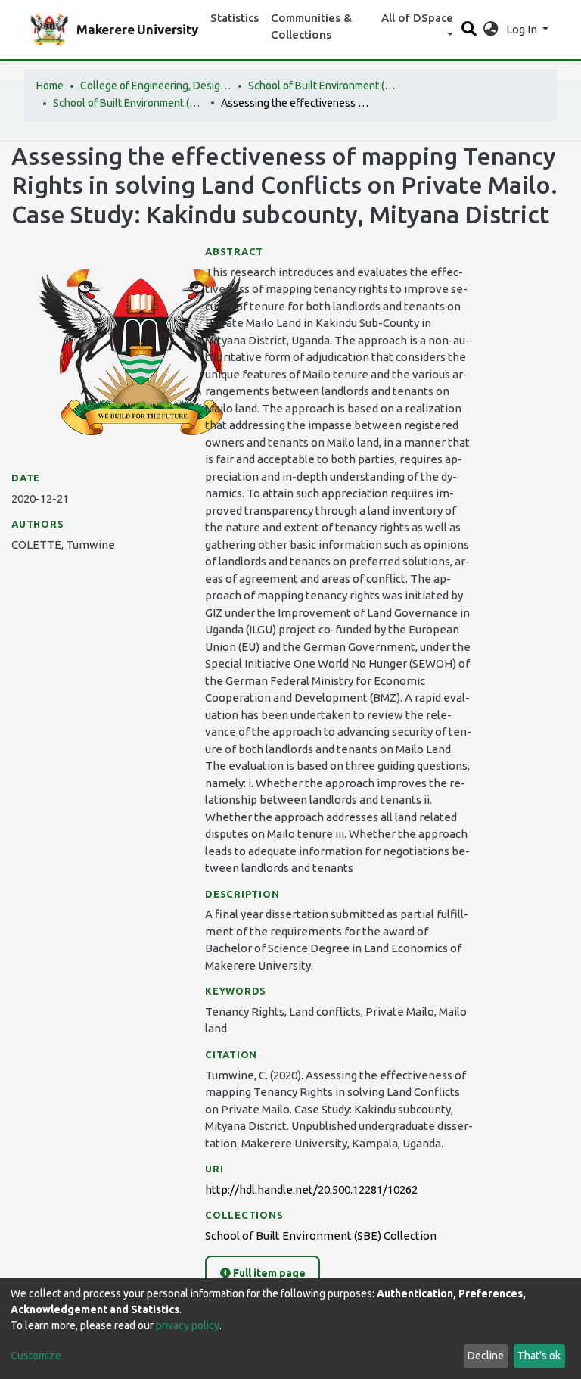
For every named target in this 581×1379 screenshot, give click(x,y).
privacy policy (187, 1325)
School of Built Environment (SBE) (323, 85)
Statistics (234, 17)
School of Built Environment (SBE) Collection (128, 103)
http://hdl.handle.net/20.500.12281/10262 (311, 1189)
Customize (36, 1355)
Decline (486, 1355)
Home (50, 85)
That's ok (539, 1355)
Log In (522, 29)
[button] (490, 30)
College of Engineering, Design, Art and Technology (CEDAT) (155, 85)
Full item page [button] (268, 1273)
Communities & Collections (311, 26)
